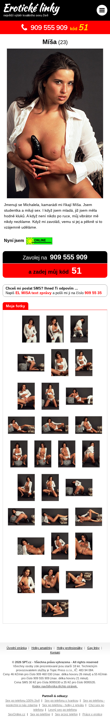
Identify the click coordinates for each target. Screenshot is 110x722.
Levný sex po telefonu (62, 709)
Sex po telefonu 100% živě (22, 700)
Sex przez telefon (66, 714)
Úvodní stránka (17, 647)
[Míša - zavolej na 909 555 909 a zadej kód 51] (55, 197)
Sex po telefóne (40, 714)
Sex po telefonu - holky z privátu (63, 705)
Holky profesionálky (69, 647)
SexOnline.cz (16, 714)
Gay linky (93, 647)
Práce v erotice (92, 714)
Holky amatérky (42, 647)
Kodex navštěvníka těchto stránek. (55, 686)
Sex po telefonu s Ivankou (61, 700)
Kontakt (55, 652)
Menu (102, 10)
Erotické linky (31, 9)
